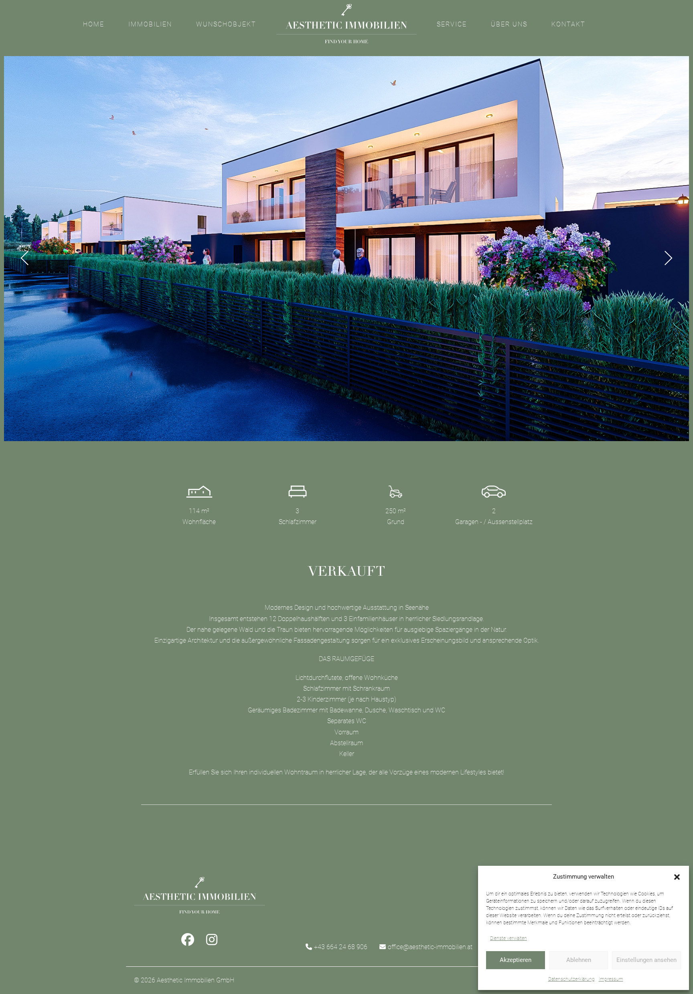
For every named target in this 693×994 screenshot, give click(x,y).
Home (93, 24)
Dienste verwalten (508, 938)
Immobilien (150, 24)
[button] (677, 877)
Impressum (611, 979)
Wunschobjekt (226, 24)
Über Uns (509, 24)
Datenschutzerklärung (571, 979)
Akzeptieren (515, 960)
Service (452, 24)
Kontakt (568, 24)
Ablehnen (578, 960)
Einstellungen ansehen (646, 960)
